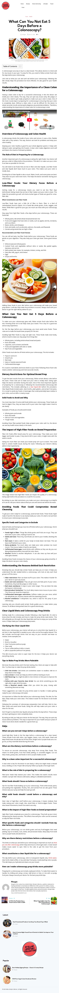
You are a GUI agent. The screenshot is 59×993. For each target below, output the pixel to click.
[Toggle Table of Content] (19, 66)
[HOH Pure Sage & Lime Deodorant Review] (7, 980)
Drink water (52, 858)
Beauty (28, 3)
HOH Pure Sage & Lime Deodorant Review (24, 979)
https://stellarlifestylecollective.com (18, 892)
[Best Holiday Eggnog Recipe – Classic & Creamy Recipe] (7, 969)
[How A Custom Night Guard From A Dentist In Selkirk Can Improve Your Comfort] (7, 934)
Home (22, 3)
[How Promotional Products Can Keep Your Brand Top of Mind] (7, 923)
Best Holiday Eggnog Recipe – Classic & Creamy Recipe (27, 967)
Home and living (36, 3)
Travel (51, 3)
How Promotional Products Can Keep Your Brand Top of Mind (30, 922)
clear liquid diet (35, 387)
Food (23, 7)
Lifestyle (45, 3)
